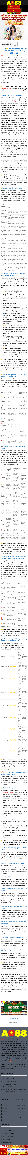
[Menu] (2, 2)
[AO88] (14, 3)
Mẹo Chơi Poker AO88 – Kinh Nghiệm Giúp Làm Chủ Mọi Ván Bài (14, 1017)
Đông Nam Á (15, 101)
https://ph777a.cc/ (6, 88)
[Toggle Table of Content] (14, 44)
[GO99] (14, 1149)
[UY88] (14, 1146)
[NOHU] (14, 1153)
